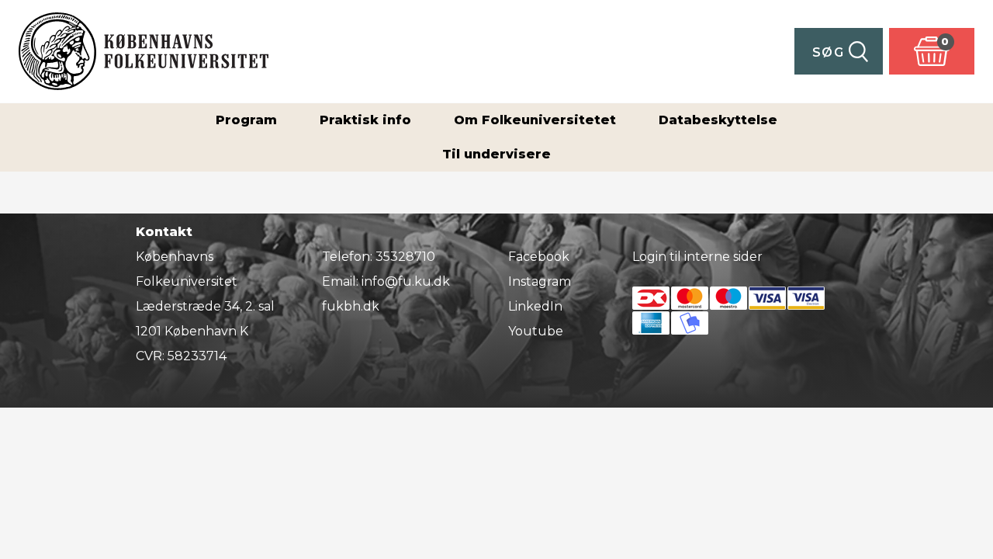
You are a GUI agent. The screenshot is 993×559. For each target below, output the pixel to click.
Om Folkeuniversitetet (535, 120)
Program (246, 120)
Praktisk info (365, 120)
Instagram (539, 281)
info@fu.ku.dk (406, 281)
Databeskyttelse (718, 120)
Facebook (538, 256)
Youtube (535, 331)
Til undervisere (496, 154)
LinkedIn (535, 306)
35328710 (405, 256)
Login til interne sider (697, 256)
